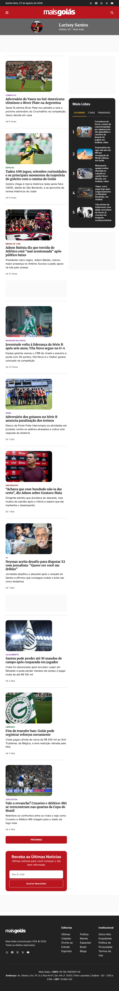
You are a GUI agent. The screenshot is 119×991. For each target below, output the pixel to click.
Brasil (83, 946)
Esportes (66, 951)
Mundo (84, 938)
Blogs (83, 951)
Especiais (85, 942)
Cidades (66, 938)
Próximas (36, 839)
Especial (10, 168)
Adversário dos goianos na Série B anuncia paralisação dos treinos (31, 418)
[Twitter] (106, 3)
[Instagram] (101, 3)
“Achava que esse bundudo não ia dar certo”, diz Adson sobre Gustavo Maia (34, 491)
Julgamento (12, 655)
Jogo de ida (12, 799)
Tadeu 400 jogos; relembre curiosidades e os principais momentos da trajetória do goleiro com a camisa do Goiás (36, 175)
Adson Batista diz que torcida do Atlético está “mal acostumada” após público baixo (33, 251)
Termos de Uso (105, 953)
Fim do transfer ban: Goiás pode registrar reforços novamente (30, 732)
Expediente (105, 938)
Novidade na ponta (16, 341)
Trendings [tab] (104, 112)
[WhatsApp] (91, 3)
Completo (11, 95)
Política (84, 934)
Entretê (65, 946)
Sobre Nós (105, 934)
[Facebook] (96, 3)
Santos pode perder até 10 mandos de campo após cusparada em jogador (34, 660)
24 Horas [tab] (79, 112)
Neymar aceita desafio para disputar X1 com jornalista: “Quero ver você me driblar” (35, 565)
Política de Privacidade (105, 944)
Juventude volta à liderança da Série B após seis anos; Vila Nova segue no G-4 (35, 346)
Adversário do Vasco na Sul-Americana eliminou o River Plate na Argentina (35, 101)
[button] (7, 12)
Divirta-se (67, 942)
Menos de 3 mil (13, 244)
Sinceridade (12, 485)
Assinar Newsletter (36, 883)
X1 (7, 558)
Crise (8, 413)
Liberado (10, 727)
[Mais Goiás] (59, 12)
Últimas (65, 934)
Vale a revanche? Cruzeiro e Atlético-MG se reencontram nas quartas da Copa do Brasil (36, 806)
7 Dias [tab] (91, 112)
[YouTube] (112, 3)
